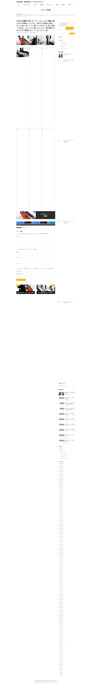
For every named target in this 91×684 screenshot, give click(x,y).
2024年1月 (61, 522)
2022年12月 (61, 548)
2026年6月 (61, 467)
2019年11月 (61, 617)
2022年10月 (61, 552)
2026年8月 (61, 463)
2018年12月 (61, 633)
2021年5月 (61, 587)
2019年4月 (61, 631)
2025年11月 (61, 479)
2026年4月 (61, 471)
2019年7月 (61, 625)
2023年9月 (61, 530)
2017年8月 (61, 656)
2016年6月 (61, 668)
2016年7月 (61, 666)
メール (18, 257)
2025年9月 (61, 483)
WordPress (39, 682)
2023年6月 (61, 536)
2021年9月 (61, 579)
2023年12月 (61, 524)
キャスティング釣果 (63, 44)
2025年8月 (61, 485)
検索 (72, 33)
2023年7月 (61, 534)
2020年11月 (61, 597)
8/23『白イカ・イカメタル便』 (69, 59)
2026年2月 (61, 475)
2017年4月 (61, 664)
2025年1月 (61, 499)
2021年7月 (61, 583)
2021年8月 (61, 581)
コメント (18, 236)
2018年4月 (61, 650)
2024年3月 (61, 518)
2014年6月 (61, 672)
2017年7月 (61, 658)
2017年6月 (61, 660)
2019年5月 (61, 629)
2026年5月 (61, 469)
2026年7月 (61, 465)
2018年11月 (61, 635)
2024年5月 (61, 514)
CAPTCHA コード (19, 273)
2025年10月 (61, 481)
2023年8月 (61, 532)
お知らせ (60, 38)
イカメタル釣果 (62, 42)
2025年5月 (61, 491)
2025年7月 (61, 487)
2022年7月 (61, 558)
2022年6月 (61, 560)
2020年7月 (61, 605)
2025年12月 (61, 477)
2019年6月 (61, 627)
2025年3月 (61, 495)
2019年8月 (61, 623)
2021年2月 (61, 593)
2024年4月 (61, 516)
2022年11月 (61, 550)
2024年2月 (61, 520)
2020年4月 (61, 611)
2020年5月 (61, 609)
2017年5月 (61, 662)
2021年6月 (61, 585)
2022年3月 (61, 566)
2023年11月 (61, 526)
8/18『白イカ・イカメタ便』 (70, 429)
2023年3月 (61, 542)
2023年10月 (61, 528)
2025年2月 (61, 497)
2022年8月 (61, 556)
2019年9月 (61, 621)
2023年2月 (61, 544)
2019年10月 (61, 619)
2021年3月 (61, 591)
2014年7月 (61, 670)
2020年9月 (61, 601)
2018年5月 (61, 648)
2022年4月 (61, 564)
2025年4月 (61, 493)
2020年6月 (61, 607)
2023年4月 (61, 540)
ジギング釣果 (24, 227)
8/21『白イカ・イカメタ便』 (68, 301)
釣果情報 (60, 40)
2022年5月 (61, 562)
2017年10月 (61, 652)
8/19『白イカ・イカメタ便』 (70, 424)
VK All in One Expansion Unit (52, 682)
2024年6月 (61, 512)
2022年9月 (61, 554)
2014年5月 (61, 674)
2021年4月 (61, 589)
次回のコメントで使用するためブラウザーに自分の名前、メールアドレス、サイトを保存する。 (36, 268)
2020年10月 (61, 599)
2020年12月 (61, 595)
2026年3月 (61, 473)
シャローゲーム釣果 (63, 48)
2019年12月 (61, 615)
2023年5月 (61, 538)
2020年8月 (61, 603)
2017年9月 (61, 654)
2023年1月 (61, 546)
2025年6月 (61, 489)
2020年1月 (61, 613)
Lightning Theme (45, 682)
